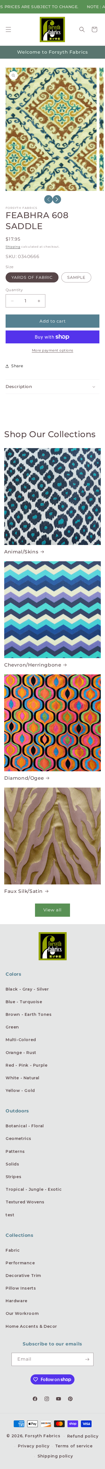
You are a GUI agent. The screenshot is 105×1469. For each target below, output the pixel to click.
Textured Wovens (25, 1202)
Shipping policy (55, 1456)
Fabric (13, 1250)
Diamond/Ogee (24, 778)
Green (12, 1027)
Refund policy (83, 1436)
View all (52, 910)
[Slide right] (57, 199)
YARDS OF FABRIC (32, 277)
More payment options (52, 350)
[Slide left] (48, 199)
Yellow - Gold (20, 1090)
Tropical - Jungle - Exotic (34, 1189)
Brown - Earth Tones (29, 1014)
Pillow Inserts (21, 1288)
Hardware (16, 1300)
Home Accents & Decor (31, 1326)
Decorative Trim (23, 1275)
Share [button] (17, 365)
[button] (8, 29)
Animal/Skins (21, 552)
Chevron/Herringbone (32, 665)
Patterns (15, 1151)
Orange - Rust (21, 1052)
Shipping (13, 246)
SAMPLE (76, 277)
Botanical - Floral (25, 1125)
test (10, 1214)
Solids (12, 1164)
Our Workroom (22, 1313)
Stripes (13, 1176)
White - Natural (22, 1077)
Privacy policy (34, 1446)
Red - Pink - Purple (26, 1065)
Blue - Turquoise (24, 1001)
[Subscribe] (87, 1359)
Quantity (14, 290)
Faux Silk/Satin (23, 891)
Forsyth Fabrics (43, 1435)
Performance (20, 1262)
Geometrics (18, 1138)
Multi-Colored (21, 1039)
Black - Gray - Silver (27, 989)
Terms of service (74, 1446)
